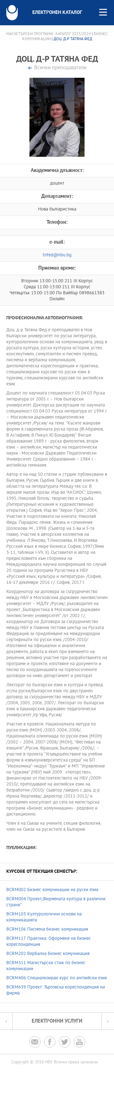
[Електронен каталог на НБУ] (12, 12)
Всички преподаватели (60, 68)
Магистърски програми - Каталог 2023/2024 (48, 34)
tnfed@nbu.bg (57, 255)
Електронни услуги (57, 1021)
